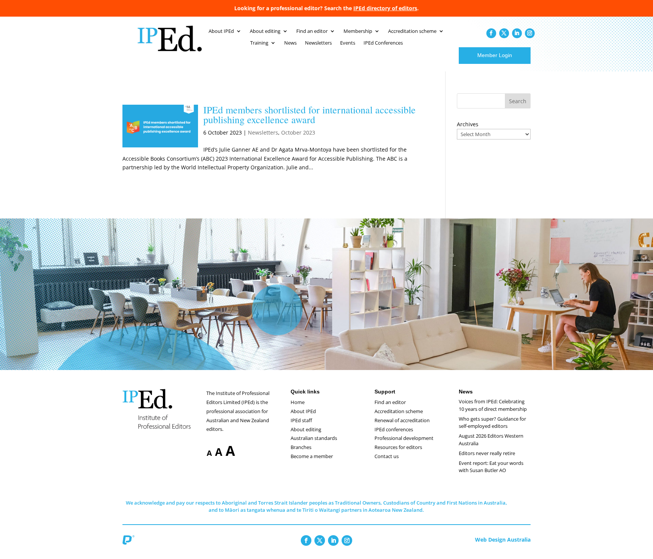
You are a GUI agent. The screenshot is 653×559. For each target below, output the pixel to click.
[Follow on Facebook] (491, 33)
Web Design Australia (503, 539)
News (290, 43)
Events (347, 43)
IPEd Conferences (383, 43)
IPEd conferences (393, 429)
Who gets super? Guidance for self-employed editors (492, 422)
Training (259, 43)
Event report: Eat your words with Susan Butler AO (491, 467)
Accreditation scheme (412, 31)
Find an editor (312, 31)
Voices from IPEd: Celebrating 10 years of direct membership (493, 405)
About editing (265, 31)
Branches (301, 447)
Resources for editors (398, 447)
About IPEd (221, 31)
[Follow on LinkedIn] (517, 33)
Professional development (403, 438)
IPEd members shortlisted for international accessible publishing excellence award (309, 114)
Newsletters (318, 43)
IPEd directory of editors (385, 8)
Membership (358, 31)
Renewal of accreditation (402, 420)
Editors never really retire (487, 453)
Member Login (494, 55)
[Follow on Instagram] (530, 33)
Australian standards (314, 438)
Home (298, 402)
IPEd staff (301, 420)
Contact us (386, 456)
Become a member (312, 456)
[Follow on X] (504, 33)
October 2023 (298, 132)
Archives (467, 124)
